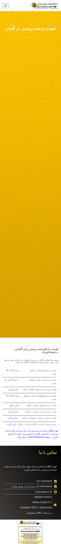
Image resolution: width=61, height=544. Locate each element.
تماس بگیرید (13, 389)
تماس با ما (48, 452)
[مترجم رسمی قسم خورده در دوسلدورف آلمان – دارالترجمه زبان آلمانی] (44, 5)
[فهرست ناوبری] (5, 5)
